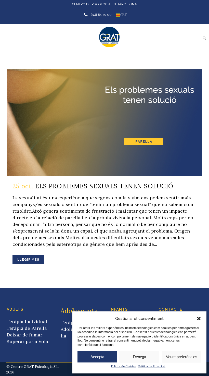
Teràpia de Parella (27, 328)
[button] (198, 318)
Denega (139, 357)
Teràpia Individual (27, 321)
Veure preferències (181, 357)
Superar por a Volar (28, 341)
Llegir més (28, 259)
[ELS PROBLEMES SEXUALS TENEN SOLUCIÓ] (104, 122)
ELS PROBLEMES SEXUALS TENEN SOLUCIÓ (104, 186)
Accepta (97, 357)
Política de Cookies (123, 366)
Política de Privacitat (151, 366)
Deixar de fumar (24, 335)
